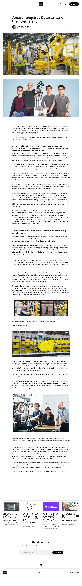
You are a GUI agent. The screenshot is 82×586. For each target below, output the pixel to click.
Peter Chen (58, 383)
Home (5, 4)
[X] (41, 565)
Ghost (77, 572)
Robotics (15, 14)
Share (66, 27)
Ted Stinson (61, 288)
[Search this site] (60, 4)
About (10, 4)
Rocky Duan (24, 385)
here (51, 126)
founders (34, 295)
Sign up (41, 572)
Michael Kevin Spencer (24, 26)
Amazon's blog (26, 139)
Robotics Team (47, 219)
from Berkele (41, 295)
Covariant (55, 128)
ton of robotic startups (32, 137)
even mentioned (54, 204)
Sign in (66, 4)
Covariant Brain (19, 381)
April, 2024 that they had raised (37, 374)
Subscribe (74, 4)
